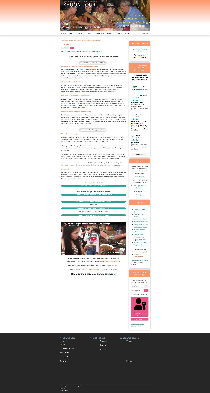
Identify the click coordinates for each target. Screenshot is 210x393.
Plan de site (62, 388)
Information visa (139, 237)
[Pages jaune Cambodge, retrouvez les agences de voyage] (139, 186)
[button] (70, 33)
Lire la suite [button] (134, 110)
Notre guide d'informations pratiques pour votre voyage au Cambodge (93, 201)
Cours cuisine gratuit (140, 227)
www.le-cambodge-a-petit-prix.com (110, 261)
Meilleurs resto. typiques (140, 260)
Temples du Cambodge (141, 245)
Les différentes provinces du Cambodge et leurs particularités (93, 215)
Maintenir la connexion (140, 294)
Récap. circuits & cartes (141, 219)
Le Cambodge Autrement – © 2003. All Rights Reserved (72, 386)
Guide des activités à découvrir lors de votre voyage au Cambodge (93, 208)
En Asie (65, 342)
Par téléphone (140, 176)
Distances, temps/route (141, 221)
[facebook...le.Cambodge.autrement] (103, 341)
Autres (65, 344)
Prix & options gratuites (141, 252)
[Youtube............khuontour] (103, 345)
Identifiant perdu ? (136, 326)
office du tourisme (94, 269)
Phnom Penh (92, 69)
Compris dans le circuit (141, 224)
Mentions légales (64, 390)
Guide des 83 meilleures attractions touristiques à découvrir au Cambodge (93, 194)
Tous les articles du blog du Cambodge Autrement (93, 185)
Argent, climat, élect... (140, 240)
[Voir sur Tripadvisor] (133, 96)
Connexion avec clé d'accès (140, 314)
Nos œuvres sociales (140, 242)
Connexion (139, 319)
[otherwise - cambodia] (133, 49)
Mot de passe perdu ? (137, 324)
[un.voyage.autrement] (140, 195)
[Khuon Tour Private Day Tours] (64, 352)
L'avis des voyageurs (140, 234)
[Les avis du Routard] (63, 361)
